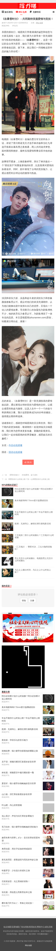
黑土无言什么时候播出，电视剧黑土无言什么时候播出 (34, 559)
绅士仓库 (39, 22)
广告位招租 (24, 926)
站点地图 (7, 926)
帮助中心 (41, 926)
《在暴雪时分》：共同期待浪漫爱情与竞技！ (27, 19)
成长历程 (48, 926)
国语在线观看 (15, 452)
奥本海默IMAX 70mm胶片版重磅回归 (31, 500)
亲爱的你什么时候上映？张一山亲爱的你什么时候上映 (29, 479)
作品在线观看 (15, 445)
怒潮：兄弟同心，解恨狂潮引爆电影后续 (33, 523)
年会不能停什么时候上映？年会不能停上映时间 (34, 513)
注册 (32, 600)
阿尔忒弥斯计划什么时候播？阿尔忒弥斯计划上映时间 (34, 490)
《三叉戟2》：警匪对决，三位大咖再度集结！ (33, 547)
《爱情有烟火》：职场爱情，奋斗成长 (23, 475)
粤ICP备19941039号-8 (26, 941)
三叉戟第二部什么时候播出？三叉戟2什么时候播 (34, 536)
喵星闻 (28, 6)
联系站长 (33, 926)
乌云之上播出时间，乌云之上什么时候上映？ (33, 571)
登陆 (24, 600)
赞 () (29, 462)
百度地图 (15, 926)
